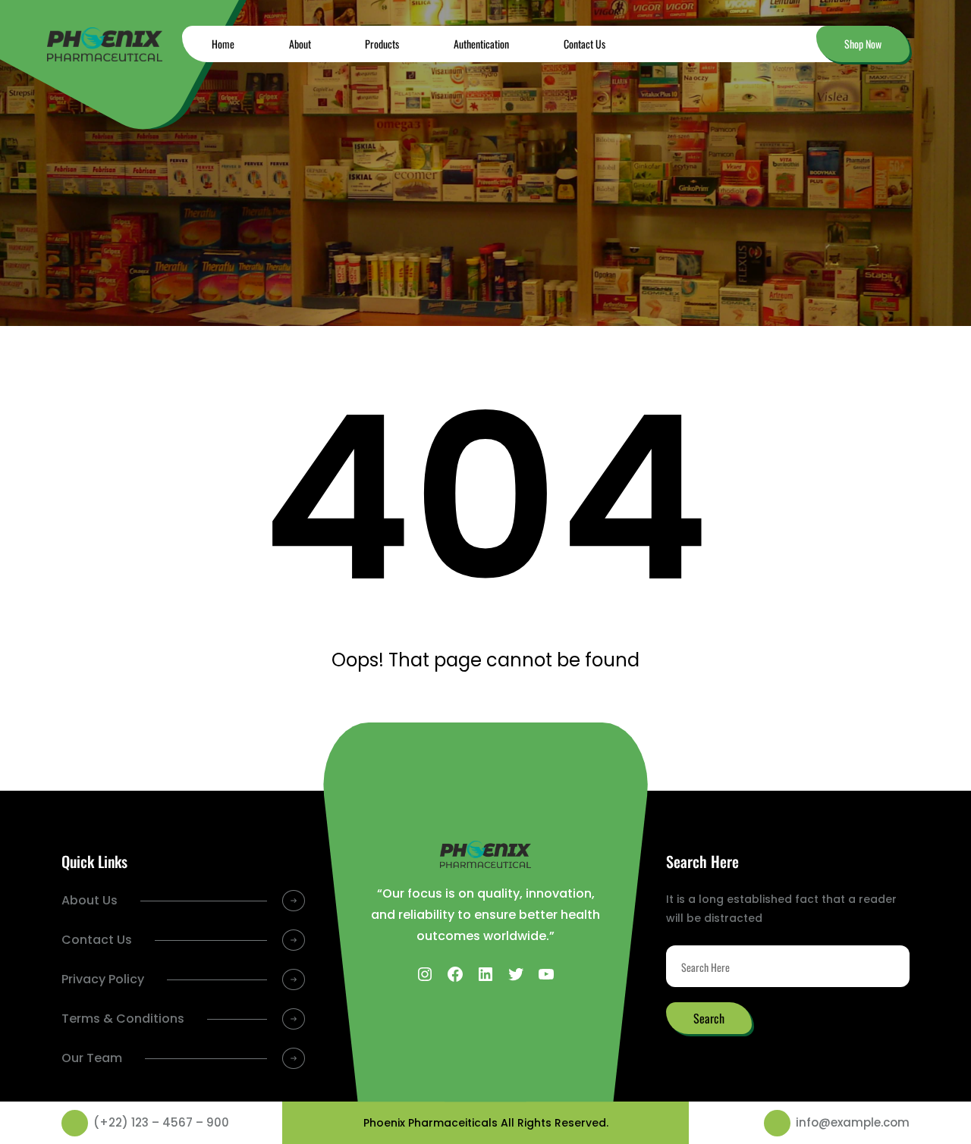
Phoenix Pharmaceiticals (430, 1122)
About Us (89, 900)
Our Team (91, 1058)
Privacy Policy (102, 979)
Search (708, 1018)
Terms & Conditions (122, 1018)
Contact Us (96, 939)
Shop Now (862, 44)
